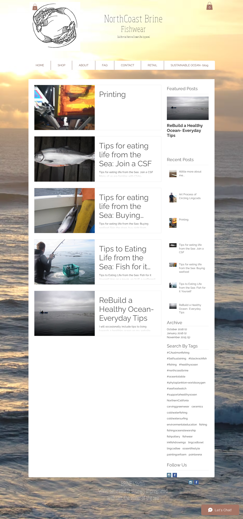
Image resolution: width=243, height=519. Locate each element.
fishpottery (173, 436)
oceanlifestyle (191, 448)
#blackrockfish (198, 358)
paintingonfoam (176, 454)
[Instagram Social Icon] (169, 475)
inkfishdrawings (176, 442)
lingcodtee (173, 448)
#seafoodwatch (176, 388)
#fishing (172, 364)
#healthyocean (188, 364)
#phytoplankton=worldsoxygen (186, 382)
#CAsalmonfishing (178, 352)
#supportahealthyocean (182, 394)
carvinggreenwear (178, 406)
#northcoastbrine (177, 370)
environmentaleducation (182, 424)
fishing (203, 424)
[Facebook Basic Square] (175, 475)
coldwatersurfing (177, 418)
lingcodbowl (196, 442)
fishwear (187, 436)
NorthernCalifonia (178, 400)
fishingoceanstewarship (181, 430)
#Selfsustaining (176, 358)
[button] (35, 7)
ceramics (197, 406)
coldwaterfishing (177, 412)
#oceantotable (176, 376)
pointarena (195, 454)
